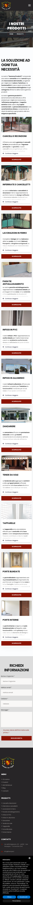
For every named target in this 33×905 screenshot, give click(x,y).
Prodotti (5, 782)
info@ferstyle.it (9, 851)
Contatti (5, 791)
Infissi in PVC (10, 329)
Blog (3, 788)
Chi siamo (6, 779)
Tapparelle (9, 523)
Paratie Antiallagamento (13, 282)
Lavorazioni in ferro (15, 232)
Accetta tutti (23, 897)
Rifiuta (9, 897)
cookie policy (17, 876)
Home (11, 34)
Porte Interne (11, 619)
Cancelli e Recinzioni (15, 136)
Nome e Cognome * (8, 676)
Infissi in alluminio (13, 378)
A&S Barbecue (7, 785)
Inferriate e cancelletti (16, 184)
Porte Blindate (11, 571)
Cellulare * (4, 699)
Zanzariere (9, 426)
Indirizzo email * (6, 687)
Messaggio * (5, 710)
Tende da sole (10, 474)
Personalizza (16, 901)
